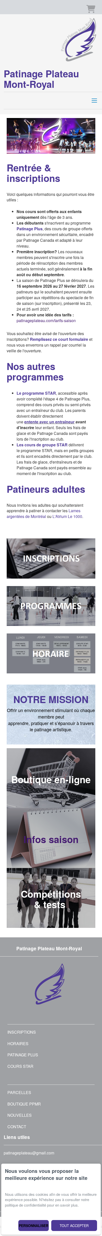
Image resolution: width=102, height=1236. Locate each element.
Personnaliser (33, 1225)
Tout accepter (74, 1225)
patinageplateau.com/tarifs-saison (46, 320)
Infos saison (51, 839)
